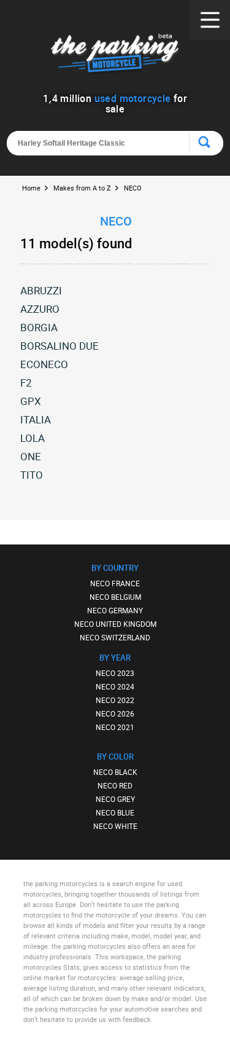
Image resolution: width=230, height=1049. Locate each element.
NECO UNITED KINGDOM (115, 624)
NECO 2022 (115, 700)
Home (31, 187)
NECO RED (115, 785)
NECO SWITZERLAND (115, 637)
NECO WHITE (115, 826)
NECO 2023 (115, 673)
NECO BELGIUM (115, 597)
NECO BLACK (115, 772)
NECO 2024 (115, 686)
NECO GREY (115, 799)
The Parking (115, 55)
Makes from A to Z (82, 187)
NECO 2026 (115, 713)
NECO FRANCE (115, 583)
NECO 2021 (115, 727)
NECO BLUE (115, 812)
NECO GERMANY (115, 610)
